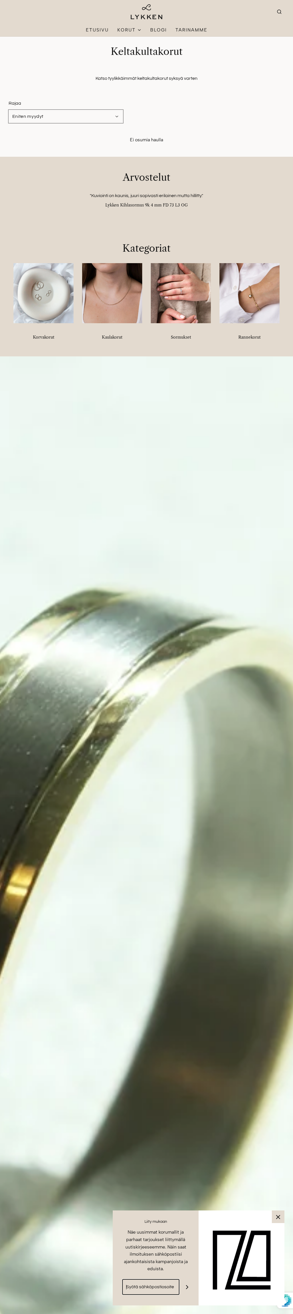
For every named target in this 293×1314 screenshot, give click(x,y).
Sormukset (181, 337)
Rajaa (15, 103)
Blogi (158, 30)
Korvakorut (43, 337)
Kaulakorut (112, 337)
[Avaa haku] (279, 12)
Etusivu (97, 30)
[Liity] (187, 1287)
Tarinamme (191, 30)
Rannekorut (249, 337)
